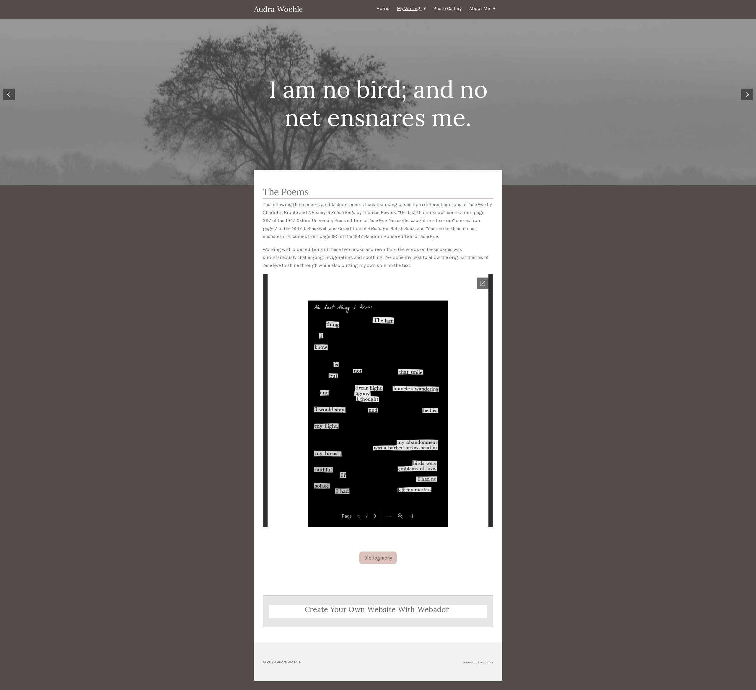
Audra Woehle (278, 9)
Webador (433, 609)
